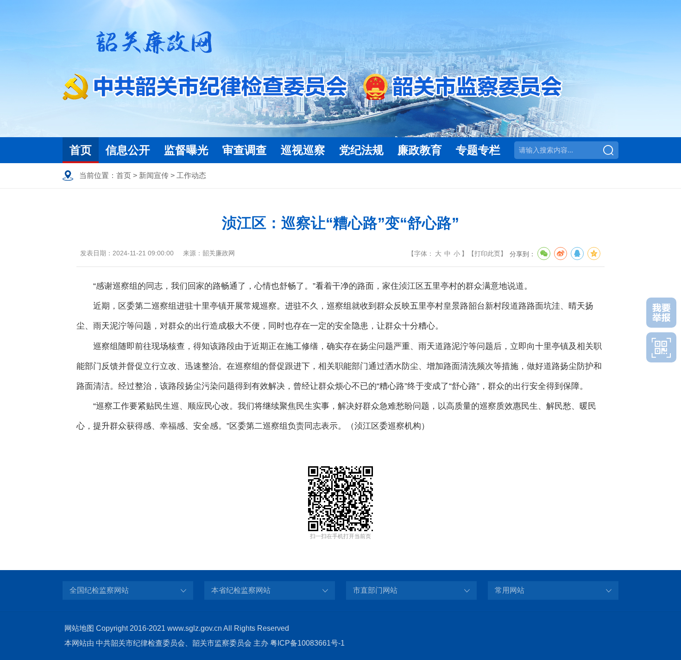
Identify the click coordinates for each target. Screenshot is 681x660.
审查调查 (244, 150)
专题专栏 (478, 150)
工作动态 (191, 175)
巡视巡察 (303, 150)
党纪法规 (361, 150)
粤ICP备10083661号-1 (307, 643)
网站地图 (79, 628)
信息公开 (128, 150)
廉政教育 (419, 150)
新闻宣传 (154, 175)
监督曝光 (186, 150)
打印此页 (487, 253)
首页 (80, 150)
